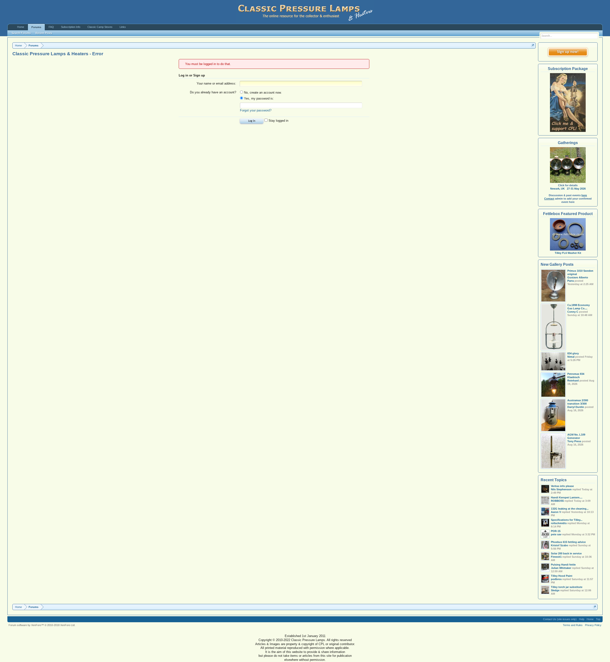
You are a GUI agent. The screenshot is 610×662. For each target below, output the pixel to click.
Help (581, 619)
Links (123, 26)
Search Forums (21, 33)
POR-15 (555, 531)
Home (20, 26)
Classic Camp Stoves (99, 26)
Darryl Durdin (575, 407)
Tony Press (574, 441)
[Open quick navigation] (532, 45)
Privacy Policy (593, 625)
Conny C (572, 311)
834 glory (573, 353)
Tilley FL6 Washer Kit (568, 252)
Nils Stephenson (561, 489)
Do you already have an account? (213, 92)
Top (598, 619)
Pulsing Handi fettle (563, 564)
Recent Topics (554, 480)
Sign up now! (568, 52)
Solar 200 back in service (566, 553)
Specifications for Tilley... (566, 519)
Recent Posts (44, 33)
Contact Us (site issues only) (560, 619)
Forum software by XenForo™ (42, 625)
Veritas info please (562, 486)
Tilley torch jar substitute (566, 587)
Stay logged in (278, 120)
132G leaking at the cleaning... (570, 508)
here (584, 195)
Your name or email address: (216, 83)
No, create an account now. (262, 92)
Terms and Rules (573, 625)
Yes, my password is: (258, 98)
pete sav (556, 534)
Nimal (570, 356)
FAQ (51, 26)
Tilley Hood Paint (561, 575)
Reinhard (573, 380)
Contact (549, 198)
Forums (36, 27)
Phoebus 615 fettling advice (568, 542)
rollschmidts (559, 523)
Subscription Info (70, 26)
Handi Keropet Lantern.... (566, 497)
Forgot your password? (255, 110)
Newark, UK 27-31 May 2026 (568, 188)
